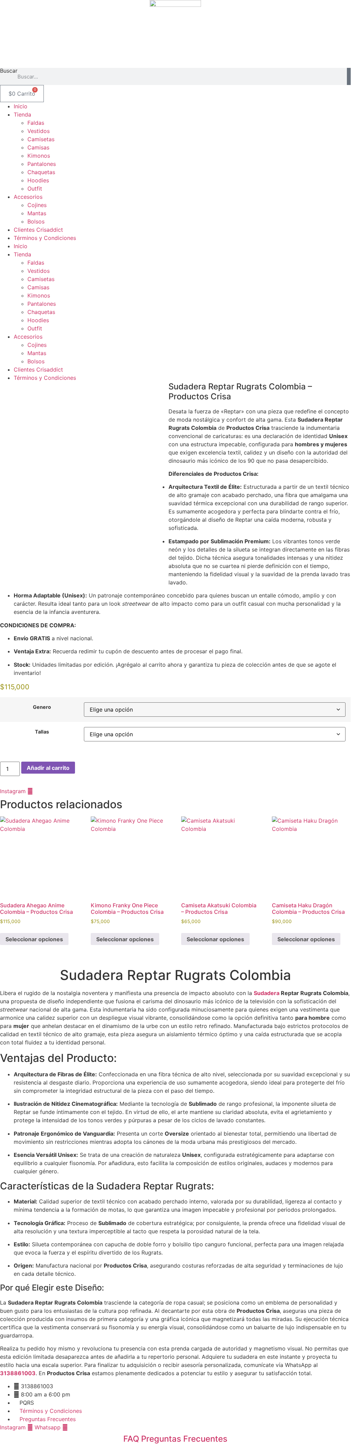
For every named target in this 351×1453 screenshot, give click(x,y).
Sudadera (266, 993)
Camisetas (40, 139)
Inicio (20, 106)
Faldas (35, 122)
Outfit (34, 188)
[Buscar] (349, 76)
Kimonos (38, 155)
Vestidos (38, 131)
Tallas (42, 731)
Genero (42, 707)
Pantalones (41, 163)
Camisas (38, 147)
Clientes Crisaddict (38, 229)
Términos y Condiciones (45, 237)
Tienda (22, 114)
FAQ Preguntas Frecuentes (175, 1439)
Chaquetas (41, 172)
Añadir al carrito (48, 767)
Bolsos (36, 221)
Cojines (37, 205)
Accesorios (28, 196)
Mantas (36, 213)
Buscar (8, 71)
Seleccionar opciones (34, 939)
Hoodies (38, 180)
